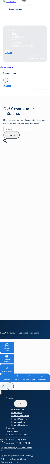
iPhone (16, 30)
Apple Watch (19, 36)
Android (16, 42)
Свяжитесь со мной (25, 257)
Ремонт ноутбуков (22, 45)
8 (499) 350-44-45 (30, 196)
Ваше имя (11, 219)
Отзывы (14, 15)
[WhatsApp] (10, 53)
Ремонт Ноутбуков (19, 425)
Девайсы (10, 404)
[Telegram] (7, 53)
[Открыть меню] (5, 80)
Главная (9, 398)
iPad (14, 33)
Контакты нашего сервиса (18, 434)
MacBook (17, 39)
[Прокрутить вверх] (3, 386)
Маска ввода (13, 232)
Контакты (15, 19)
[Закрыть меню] (1, 392)
